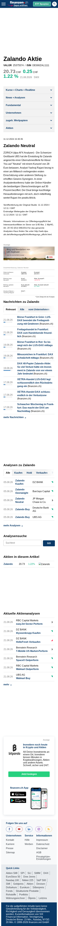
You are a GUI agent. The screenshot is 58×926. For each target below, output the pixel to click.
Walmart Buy (23, 678)
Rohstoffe (11, 894)
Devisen (40, 884)
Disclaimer (42, 848)
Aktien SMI (11, 873)
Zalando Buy (22, 509)
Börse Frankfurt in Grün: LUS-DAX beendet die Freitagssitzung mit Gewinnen (34, 320)
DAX (45, 873)
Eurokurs (24, 887)
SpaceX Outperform (27, 660)
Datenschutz (43, 844)
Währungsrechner (15, 898)
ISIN (29, 65)
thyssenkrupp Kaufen (28, 633)
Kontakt (10, 840)
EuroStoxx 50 (13, 876)
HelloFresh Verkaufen (28, 642)
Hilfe (27, 840)
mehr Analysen (11, 525)
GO (49, 543)
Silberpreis (38, 887)
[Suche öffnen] (54, 4)
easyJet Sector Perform (29, 624)
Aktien (30, 884)
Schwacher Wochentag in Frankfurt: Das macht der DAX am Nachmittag (35, 407)
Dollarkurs (11, 887)
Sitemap (10, 852)
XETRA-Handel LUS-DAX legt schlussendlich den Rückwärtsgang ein (35, 382)
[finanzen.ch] (19, 2)
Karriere (10, 844)
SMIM (37, 873)
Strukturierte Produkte (27, 891)
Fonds (9, 891)
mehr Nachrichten (13, 417)
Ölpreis (32, 898)
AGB (38, 852)
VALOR (7, 65)
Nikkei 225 (27, 880)
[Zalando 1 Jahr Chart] (44, 564)
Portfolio (23, 894)
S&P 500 (41, 880)
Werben (29, 844)
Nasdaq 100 (12, 880)
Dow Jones (29, 876)
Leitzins (43, 898)
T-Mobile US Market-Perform (32, 651)
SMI (8, 884)
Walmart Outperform (27, 669)
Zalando (8, 564)
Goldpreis (18, 884)
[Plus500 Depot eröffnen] (17, 5)
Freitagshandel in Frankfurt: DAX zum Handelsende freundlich (34, 333)
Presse (9, 848)
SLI (29, 873)
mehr (6, 684)
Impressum (42, 840)
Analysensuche (15, 536)
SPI (22, 873)
